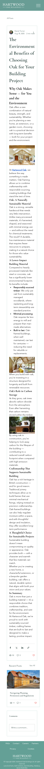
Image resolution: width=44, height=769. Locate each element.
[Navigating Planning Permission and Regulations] (23, 679)
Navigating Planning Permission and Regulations (22, 694)
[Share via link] (28, 648)
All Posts (10, 18)
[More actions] (33, 32)
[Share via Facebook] (10, 648)
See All (32, 665)
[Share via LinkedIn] (22, 648)
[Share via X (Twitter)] (16, 648)
